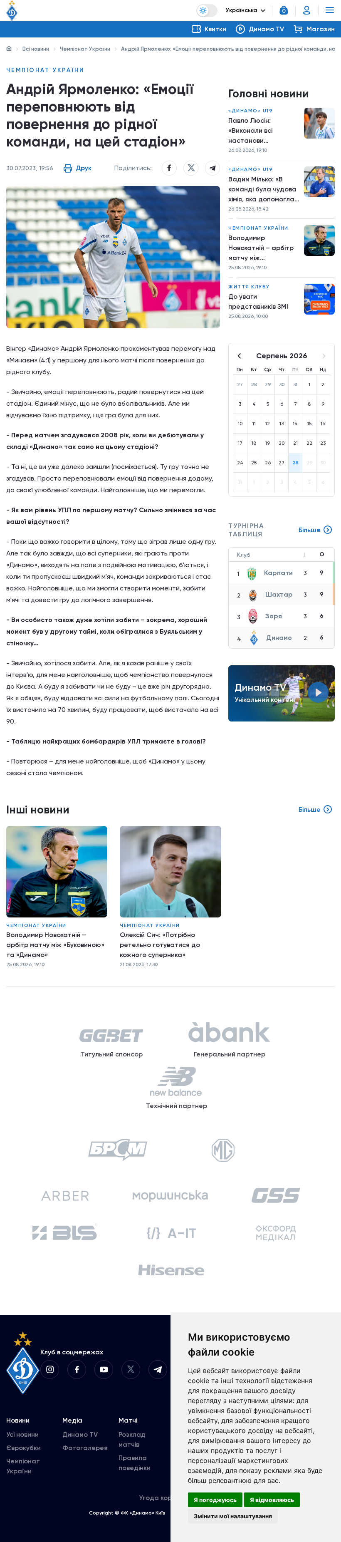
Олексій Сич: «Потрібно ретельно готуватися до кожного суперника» (160, 945)
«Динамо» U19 (250, 111)
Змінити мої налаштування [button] (233, 1516)
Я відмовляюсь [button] (272, 1499)
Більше (310, 530)
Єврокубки (23, 1448)
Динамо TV (80, 1434)
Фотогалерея (85, 1448)
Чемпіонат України (85, 49)
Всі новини (35, 49)
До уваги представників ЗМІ (258, 301)
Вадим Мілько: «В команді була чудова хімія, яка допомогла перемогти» (262, 189)
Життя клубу (249, 287)
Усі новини (22, 1434)
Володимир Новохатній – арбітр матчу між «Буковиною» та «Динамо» (261, 248)
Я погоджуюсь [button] (215, 1499)
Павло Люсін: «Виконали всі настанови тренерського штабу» (251, 131)
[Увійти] (307, 10)
